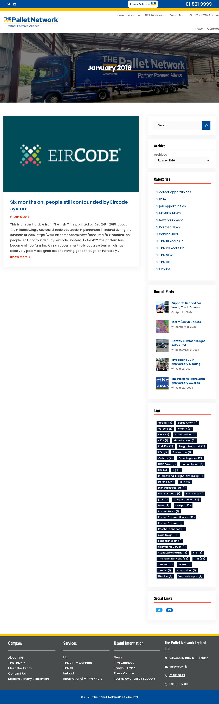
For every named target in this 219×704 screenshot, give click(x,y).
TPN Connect (124, 663)
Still (197, 552)
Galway (165, 458)
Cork (163, 434)
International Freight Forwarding (180, 476)
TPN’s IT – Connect (77, 663)
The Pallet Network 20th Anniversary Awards (188, 381)
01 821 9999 (177, 675)
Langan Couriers (186, 499)
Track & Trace (125, 668)
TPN (199, 558)
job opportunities (172, 206)
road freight (168, 535)
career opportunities (175, 192)
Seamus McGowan (172, 547)
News (118, 657)
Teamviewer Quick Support (134, 679)
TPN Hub (165, 564)
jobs (163, 499)
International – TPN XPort (82, 679)
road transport (169, 541)
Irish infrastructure (172, 487)
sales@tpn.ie (178, 667)
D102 (163, 440)
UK (65, 657)
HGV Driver (167, 464)
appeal (165, 422)
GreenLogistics (190, 458)
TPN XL (68, 668)
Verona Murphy (190, 576)
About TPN (16, 658)
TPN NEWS (167, 255)
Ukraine (165, 269)
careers (165, 428)
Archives (160, 155)
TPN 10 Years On (171, 241)
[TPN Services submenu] (164, 15)
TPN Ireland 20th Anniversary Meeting (185, 362)
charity (185, 428)
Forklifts (165, 446)
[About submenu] (139, 15)
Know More (19, 257)
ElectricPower (185, 440)
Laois (163, 505)
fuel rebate (182, 452)
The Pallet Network (173, 558)
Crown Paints (185, 434)
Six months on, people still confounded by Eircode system (69, 205)
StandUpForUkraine (172, 552)
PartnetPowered (170, 523)
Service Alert (168, 234)
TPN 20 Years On (171, 248)
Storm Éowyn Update (186, 322)
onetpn (183, 505)
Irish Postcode (169, 493)
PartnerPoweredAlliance (176, 517)
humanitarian (192, 464)
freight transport (192, 446)
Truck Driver (186, 570)
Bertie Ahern (187, 422)
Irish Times (194, 493)
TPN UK (164, 262)
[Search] (206, 125)
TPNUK (185, 564)
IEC (162, 470)
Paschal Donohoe (171, 529)
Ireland (166, 481)
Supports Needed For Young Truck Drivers (186, 305)
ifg (176, 470)
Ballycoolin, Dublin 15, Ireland (188, 658)
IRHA (162, 199)
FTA (162, 452)
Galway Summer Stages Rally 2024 (188, 343)
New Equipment (171, 220)
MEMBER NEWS (170, 213)
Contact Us (17, 673)
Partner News (169, 227)
